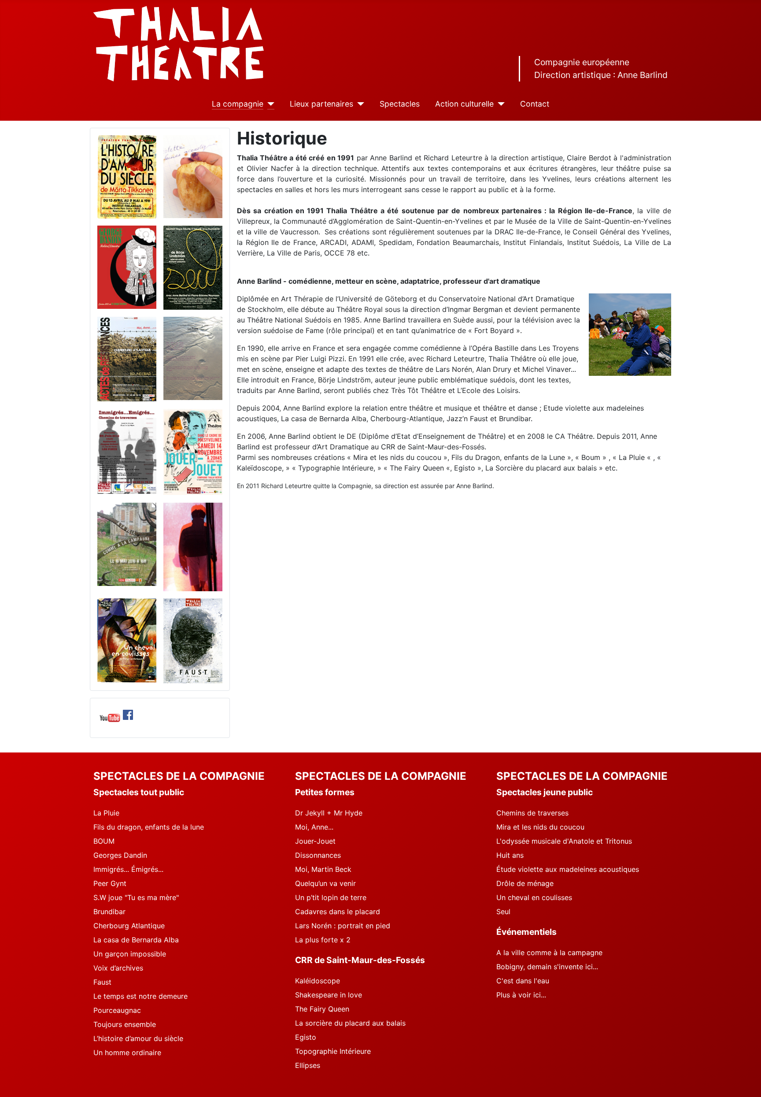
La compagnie (237, 103)
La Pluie (106, 812)
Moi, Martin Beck (323, 869)
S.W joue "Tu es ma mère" (136, 897)
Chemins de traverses (532, 812)
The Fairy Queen (322, 1008)
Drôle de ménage (525, 883)
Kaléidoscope (317, 980)
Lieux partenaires (321, 103)
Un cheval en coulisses (534, 897)
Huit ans (510, 855)
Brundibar (109, 911)
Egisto (305, 1037)
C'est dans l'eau (522, 980)
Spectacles (400, 103)
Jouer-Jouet (315, 841)
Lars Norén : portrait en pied (342, 925)
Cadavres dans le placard (337, 911)
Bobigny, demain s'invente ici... (547, 966)
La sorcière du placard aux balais (350, 1023)
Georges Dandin (120, 855)
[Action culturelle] (499, 104)
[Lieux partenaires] (358, 104)
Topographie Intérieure (333, 1051)
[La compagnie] (268, 104)
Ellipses (307, 1065)
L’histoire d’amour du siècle (138, 1038)
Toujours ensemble (124, 1024)
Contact (534, 103)
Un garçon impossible (129, 953)
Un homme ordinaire (127, 1052)
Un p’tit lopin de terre (330, 897)
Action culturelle (464, 103)
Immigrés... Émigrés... (128, 869)
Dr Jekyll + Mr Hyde (328, 812)
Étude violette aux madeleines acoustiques (567, 869)
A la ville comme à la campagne (549, 952)
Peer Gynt (109, 883)
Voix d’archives (118, 968)
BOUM (104, 841)
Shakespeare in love (328, 994)
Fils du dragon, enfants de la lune (148, 827)
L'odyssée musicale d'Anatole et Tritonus (564, 841)
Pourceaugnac (117, 1010)
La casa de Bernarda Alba (136, 939)
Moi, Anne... (314, 827)
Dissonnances (318, 855)
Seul (503, 911)
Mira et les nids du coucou (540, 827)
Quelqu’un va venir (325, 883)
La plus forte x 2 (323, 939)
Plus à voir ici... (521, 994)
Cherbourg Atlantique (129, 925)
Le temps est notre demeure (140, 996)
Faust (102, 982)
